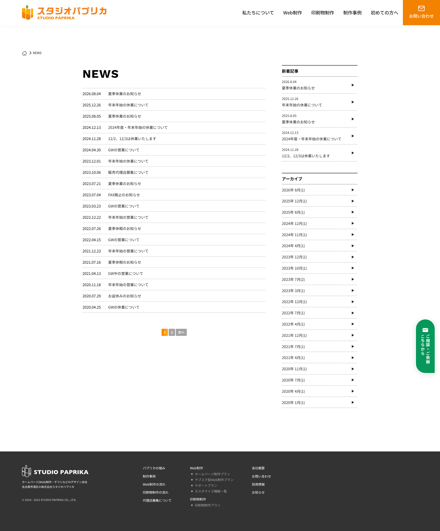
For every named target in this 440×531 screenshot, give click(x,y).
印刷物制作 (322, 12)
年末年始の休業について (128, 105)
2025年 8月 (293, 212)
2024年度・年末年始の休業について (138, 127)
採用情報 (258, 484)
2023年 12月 (294, 257)
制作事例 (352, 12)
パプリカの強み (154, 468)
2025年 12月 (294, 201)
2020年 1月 (293, 402)
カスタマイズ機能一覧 (211, 491)
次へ (181, 332)
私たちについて (258, 12)
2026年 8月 (293, 190)
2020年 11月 (294, 368)
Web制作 (292, 12)
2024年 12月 (294, 223)
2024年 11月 (294, 234)
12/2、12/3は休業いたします (132, 138)
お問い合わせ (421, 16)
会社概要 (258, 468)
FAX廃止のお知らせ (124, 194)
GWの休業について (124, 307)
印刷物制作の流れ (155, 492)
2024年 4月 (293, 245)
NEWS (37, 52)
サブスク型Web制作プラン (214, 479)
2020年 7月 (293, 380)
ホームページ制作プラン (212, 474)
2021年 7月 (293, 346)
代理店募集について (157, 500)
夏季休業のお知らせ (124, 93)
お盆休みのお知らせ (124, 296)
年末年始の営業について (128, 217)
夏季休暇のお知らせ (124, 228)
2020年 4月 (293, 391)
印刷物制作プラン (207, 505)
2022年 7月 (293, 312)
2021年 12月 (294, 335)
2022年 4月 (293, 324)
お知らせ (258, 492)
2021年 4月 (293, 357)
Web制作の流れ (154, 484)
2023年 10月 (294, 268)
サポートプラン (206, 485)
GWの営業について (124, 149)
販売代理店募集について (128, 172)
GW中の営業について (125, 273)
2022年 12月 (294, 301)
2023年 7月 (293, 279)
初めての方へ (384, 12)
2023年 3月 (293, 290)
